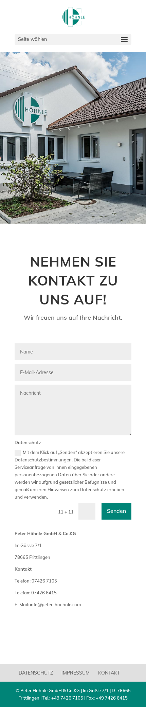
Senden (116, 510)
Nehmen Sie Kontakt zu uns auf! (73, 280)
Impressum (75, 673)
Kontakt (109, 673)
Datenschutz (36, 673)
